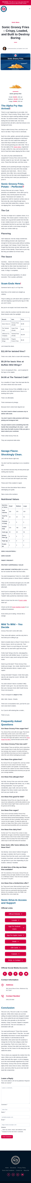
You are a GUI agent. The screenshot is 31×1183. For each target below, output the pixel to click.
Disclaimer (13, 1167)
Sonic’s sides (23, 600)
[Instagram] (13, 1174)
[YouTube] (22, 1174)
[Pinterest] (17, 1174)
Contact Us (19, 1170)
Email (3, 1119)
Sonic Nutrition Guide (18, 607)
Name (3, 1112)
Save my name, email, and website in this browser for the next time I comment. (14, 1130)
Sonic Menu (15, 22)
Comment (4, 1104)
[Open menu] (29, 8)
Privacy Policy (22, 1167)
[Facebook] (8, 1174)
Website (3, 1127)
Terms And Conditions (8, 1170)
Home (7, 1167)
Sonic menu (17, 147)
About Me (26, 1170)
